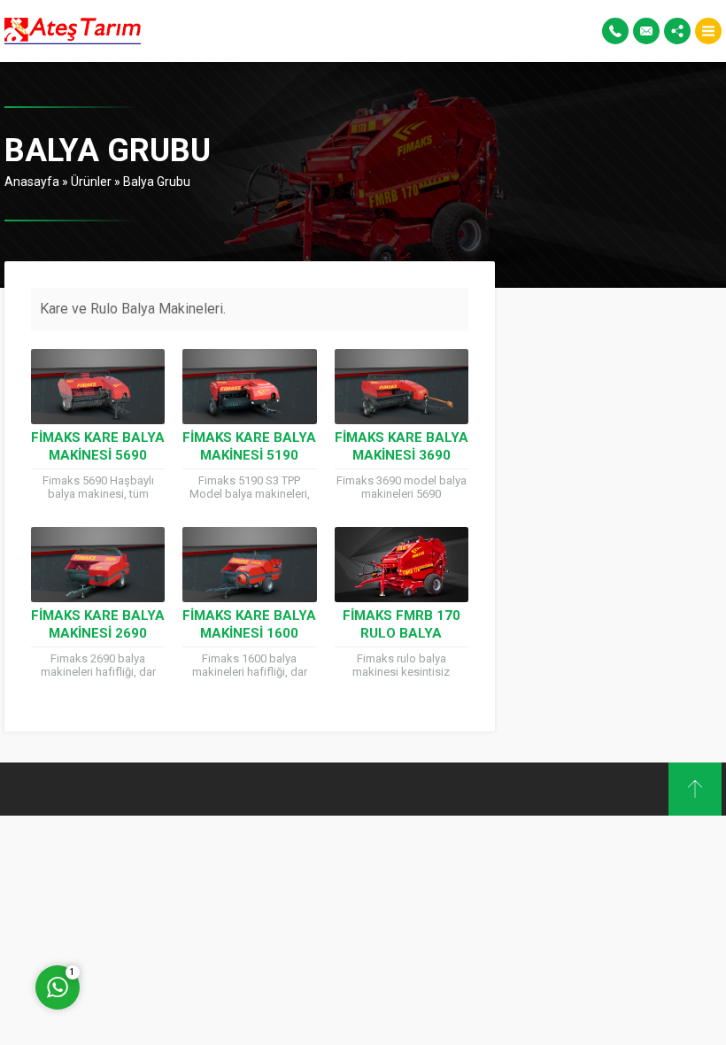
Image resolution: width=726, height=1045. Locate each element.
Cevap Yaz (168, 914)
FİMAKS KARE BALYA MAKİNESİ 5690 (98, 446)
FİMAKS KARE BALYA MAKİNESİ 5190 (249, 446)
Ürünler (91, 181)
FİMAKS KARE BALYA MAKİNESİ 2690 (98, 624)
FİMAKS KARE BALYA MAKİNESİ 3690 (401, 446)
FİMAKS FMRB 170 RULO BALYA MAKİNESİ (401, 633)
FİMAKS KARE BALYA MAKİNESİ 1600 (249, 624)
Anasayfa (31, 181)
